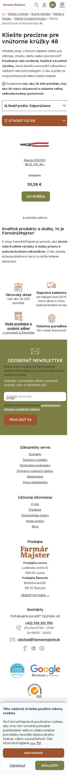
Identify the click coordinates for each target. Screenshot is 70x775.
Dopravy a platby (35, 460)
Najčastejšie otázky (35, 515)
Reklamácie (35, 476)
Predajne (35, 510)
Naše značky (35, 521)
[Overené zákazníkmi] (17, 670)
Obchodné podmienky (35, 465)
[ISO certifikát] (35, 691)
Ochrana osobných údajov (35, 471)
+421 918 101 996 (39, 623)
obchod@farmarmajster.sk (39, 639)
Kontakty (35, 454)
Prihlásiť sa (20, 420)
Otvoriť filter (22, 121)
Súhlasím (49, 765)
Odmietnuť (17, 765)
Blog (35, 526)
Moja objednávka (35, 482)
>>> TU (35, 743)
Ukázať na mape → (35, 595)
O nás (35, 504)
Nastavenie (33, 753)
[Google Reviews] (45, 670)
